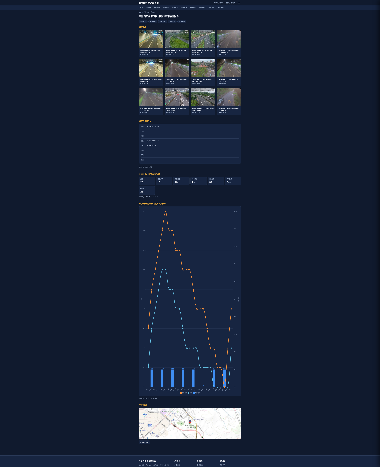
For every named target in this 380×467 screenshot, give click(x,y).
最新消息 (211, 7)
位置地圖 (182, 21)
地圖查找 (157, 7)
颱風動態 (193, 7)
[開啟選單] (239, 3)
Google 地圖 (144, 442)
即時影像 (143, 21)
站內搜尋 (175, 7)
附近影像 (166, 7)
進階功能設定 (230, 3)
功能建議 (221, 7)
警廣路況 (202, 7)
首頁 (141, 7)
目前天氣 (162, 21)
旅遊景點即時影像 (149, 12)
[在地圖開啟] (190, 423)
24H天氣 (172, 21)
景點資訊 (153, 21)
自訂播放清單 (218, 3)
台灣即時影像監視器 (149, 2)
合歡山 (148, 7)
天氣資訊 (184, 7)
